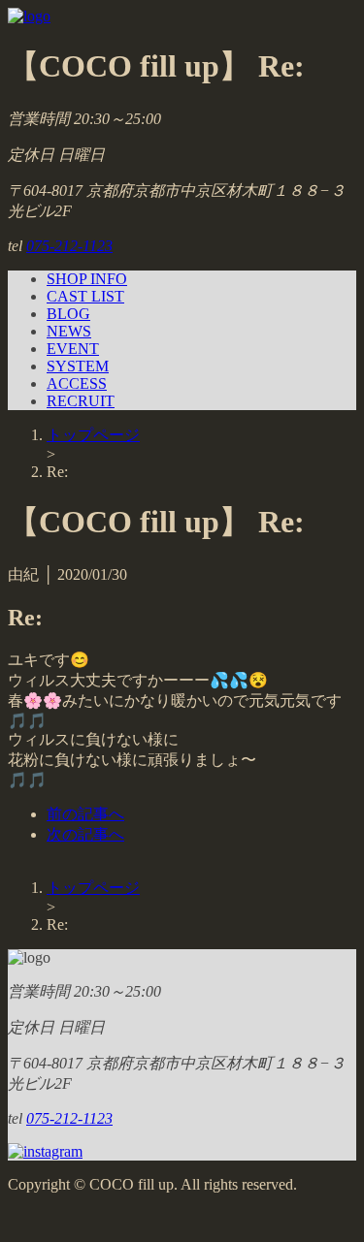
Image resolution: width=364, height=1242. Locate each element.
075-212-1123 (69, 246)
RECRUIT (81, 401)
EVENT (73, 348)
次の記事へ (85, 834)
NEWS (69, 331)
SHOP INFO (87, 279)
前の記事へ (85, 814)
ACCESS (77, 383)
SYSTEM (78, 366)
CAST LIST (85, 296)
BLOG (68, 313)
